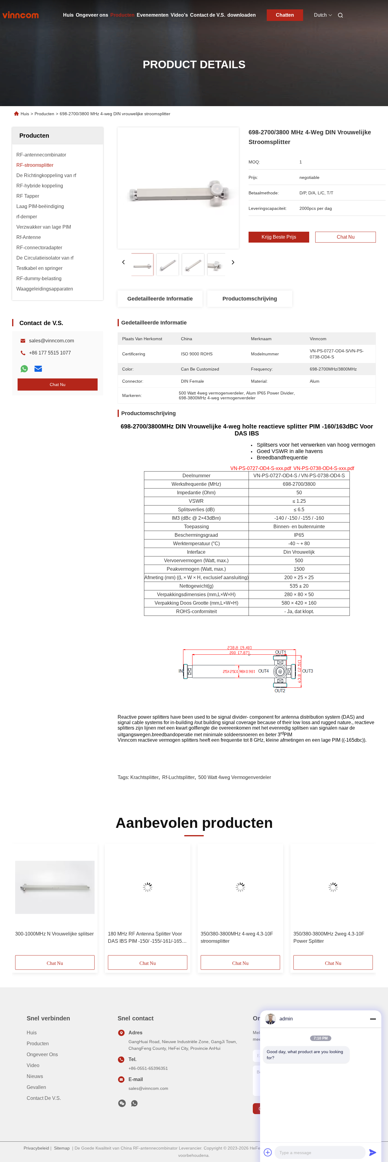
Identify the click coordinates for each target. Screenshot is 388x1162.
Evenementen (153, 15)
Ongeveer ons (92, 15)
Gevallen (36, 1087)
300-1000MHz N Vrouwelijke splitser (54, 933)
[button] (23, 901)
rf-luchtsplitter (178, 777)
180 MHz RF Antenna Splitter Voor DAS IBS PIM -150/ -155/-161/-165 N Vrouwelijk (147, 938)
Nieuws (35, 1076)
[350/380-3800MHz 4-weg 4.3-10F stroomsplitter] (240, 887)
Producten (122, 15)
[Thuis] (20, 15)
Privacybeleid (36, 1148)
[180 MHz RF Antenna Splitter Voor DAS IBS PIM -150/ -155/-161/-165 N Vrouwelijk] (147, 887)
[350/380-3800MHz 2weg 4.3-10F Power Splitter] (333, 887)
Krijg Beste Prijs (279, 237)
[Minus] (372, 1019)
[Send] (373, 1152)
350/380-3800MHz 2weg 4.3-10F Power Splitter (328, 937)
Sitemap (62, 1148)
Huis (68, 15)
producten (38, 1043)
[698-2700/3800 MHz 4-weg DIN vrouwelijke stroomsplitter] (178, 188)
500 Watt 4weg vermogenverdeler (234, 777)
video (33, 1065)
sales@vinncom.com (51, 340)
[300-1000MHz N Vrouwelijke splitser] (55, 887)
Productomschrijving (249, 299)
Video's (179, 15)
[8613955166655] (134, 1105)
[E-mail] (38, 369)
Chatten (285, 15)
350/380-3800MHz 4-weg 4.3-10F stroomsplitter (237, 937)
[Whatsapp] (24, 369)
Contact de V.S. (207, 15)
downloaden (241, 15)
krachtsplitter (144, 777)
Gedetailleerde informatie (160, 299)
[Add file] (268, 1152)
